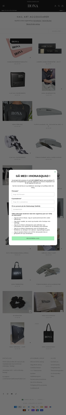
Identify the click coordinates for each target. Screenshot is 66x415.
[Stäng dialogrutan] (55, 172)
